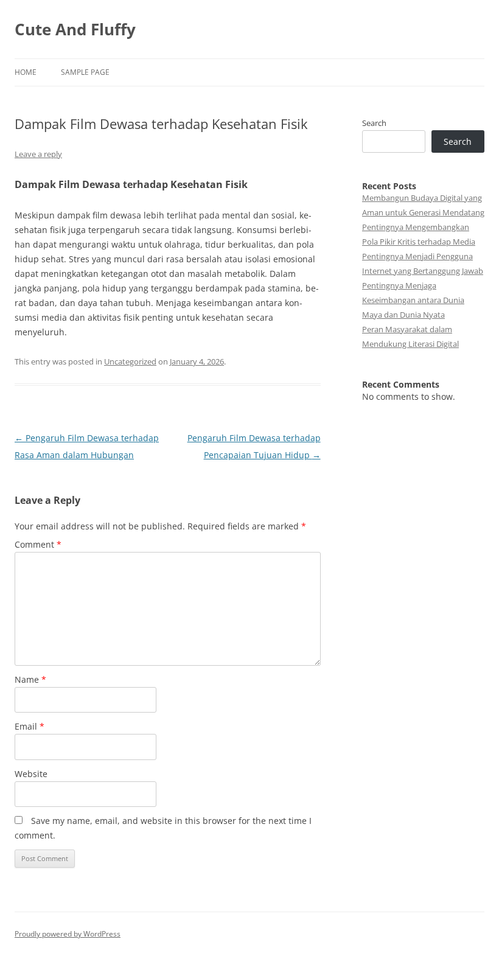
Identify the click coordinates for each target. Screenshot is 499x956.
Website (31, 774)
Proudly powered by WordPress (67, 934)
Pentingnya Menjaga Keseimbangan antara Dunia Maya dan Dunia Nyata (413, 300)
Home (26, 72)
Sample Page (85, 72)
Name (30, 679)
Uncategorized (130, 361)
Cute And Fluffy (75, 29)
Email (29, 726)
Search (374, 122)
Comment (38, 544)
